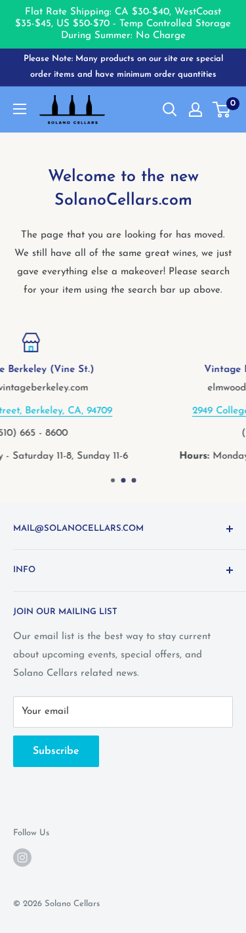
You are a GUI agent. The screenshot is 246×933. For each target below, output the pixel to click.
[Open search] (170, 109)
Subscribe (56, 751)
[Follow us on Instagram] (22, 857)
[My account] (195, 109)
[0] (222, 109)
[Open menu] (19, 109)
